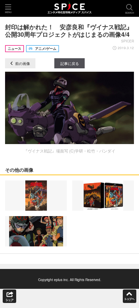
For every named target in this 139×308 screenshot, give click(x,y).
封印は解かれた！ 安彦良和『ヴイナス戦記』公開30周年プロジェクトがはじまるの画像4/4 (69, 31)
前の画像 (22, 63)
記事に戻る (69, 63)
